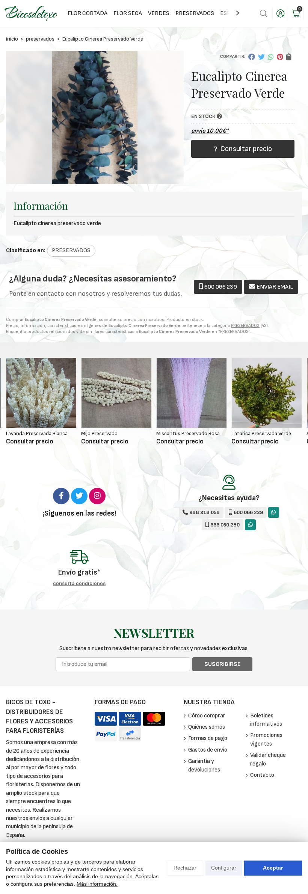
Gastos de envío (207, 749)
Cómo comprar (206, 715)
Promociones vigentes (266, 739)
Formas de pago (207, 738)
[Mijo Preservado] (41, 393)
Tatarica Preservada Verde (186, 433)
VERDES (158, 13)
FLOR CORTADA (87, 13)
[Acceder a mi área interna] (280, 14)
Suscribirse (222, 664)
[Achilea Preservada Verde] (267, 393)
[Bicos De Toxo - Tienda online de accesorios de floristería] (31, 13)
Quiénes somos (206, 727)
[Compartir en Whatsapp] (271, 57)
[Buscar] (264, 13)
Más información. (97, 884)
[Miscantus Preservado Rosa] (116, 393)
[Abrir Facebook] (61, 496)
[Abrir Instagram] (97, 496)
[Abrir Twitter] (79, 496)
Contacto (262, 775)
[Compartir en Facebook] (251, 57)
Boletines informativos (266, 720)
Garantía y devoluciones (204, 765)
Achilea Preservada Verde (259, 433)
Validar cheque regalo (268, 759)
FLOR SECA (127, 13)
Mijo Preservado (24, 433)
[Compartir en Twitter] (261, 57)
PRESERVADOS (194, 13)
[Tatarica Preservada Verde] (191, 393)
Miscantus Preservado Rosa (113, 433)
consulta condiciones (79, 584)
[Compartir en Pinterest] (280, 57)
